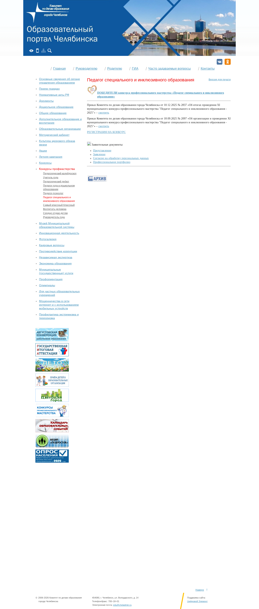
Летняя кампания (50, 156)
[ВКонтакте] (220, 62)
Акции (43, 150)
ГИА (135, 68)
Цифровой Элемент (197, 601)
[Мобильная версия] (37, 51)
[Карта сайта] (43, 51)
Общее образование (53, 113)
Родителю (114, 68)
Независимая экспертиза (55, 257)
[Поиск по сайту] (50, 51)
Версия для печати (220, 79)
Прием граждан (49, 88)
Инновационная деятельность (59, 233)
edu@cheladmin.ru (122, 605)
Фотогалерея (47, 239)
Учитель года (50, 177)
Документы (46, 100)
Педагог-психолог (53, 193)
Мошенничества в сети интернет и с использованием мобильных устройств (59, 304)
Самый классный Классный (59, 205)
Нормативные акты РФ (54, 94)
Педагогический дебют (56, 181)
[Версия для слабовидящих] (31, 51)
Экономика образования (55, 263)
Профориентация (51, 279)
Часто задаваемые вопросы (169, 68)
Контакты (208, 68)
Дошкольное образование (56, 107)
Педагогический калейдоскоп (59, 173)
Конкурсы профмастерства (57, 168)
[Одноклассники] (228, 62)
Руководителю (86, 68)
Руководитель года (54, 217)
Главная (59, 68)
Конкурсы (45, 162)
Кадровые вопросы (51, 245)
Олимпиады (47, 285)
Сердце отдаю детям (55, 213)
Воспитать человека (54, 209)
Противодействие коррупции (58, 251)
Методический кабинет (54, 134)
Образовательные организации (60, 128)
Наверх (199, 590)
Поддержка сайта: (196, 597)
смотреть (103, 112)
